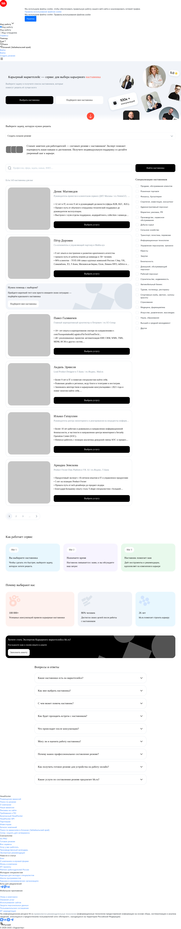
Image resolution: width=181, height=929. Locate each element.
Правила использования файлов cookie (72, 14)
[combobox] (5, 924)
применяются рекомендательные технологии (55, 914)
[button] (3, 50)
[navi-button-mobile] (1, 59)
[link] (4, 44)
